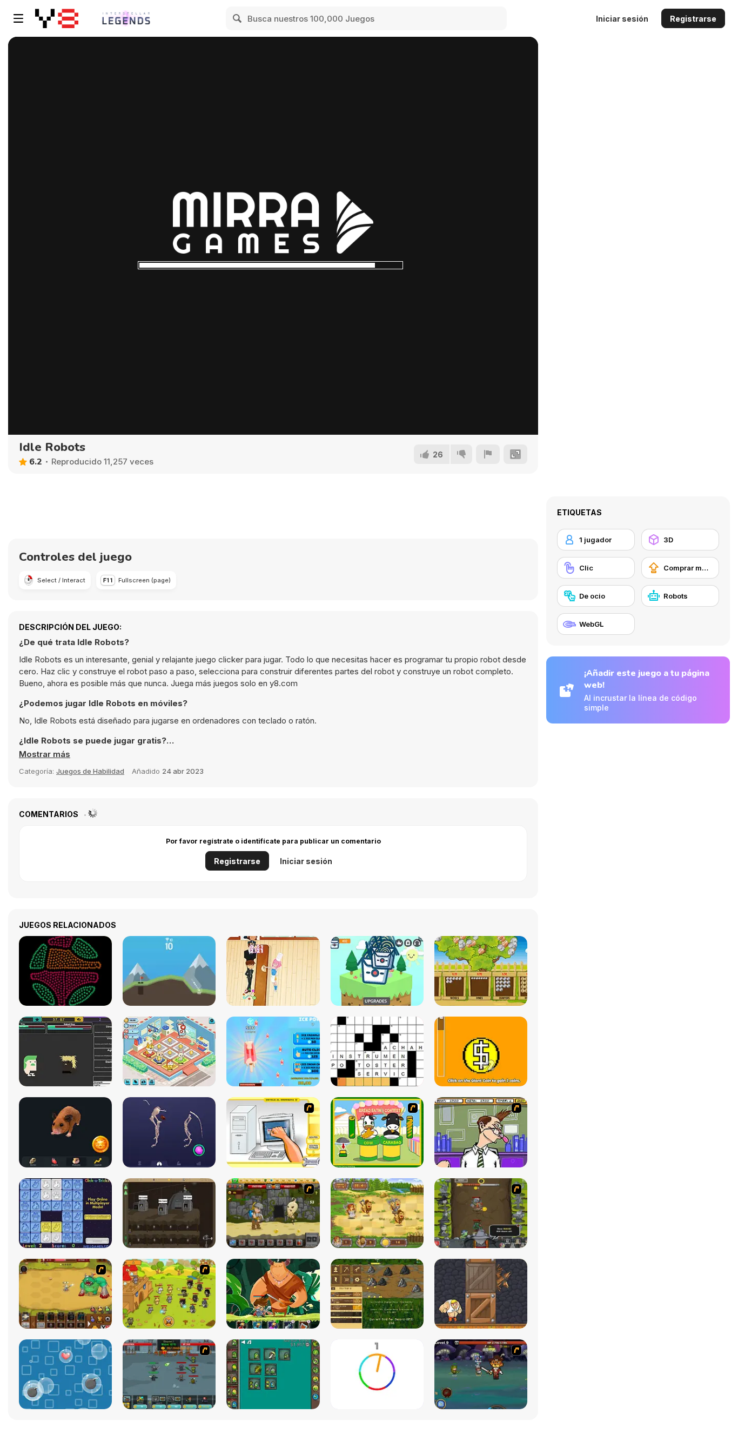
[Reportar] (488, 454)
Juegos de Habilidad (90, 771)
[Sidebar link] (18, 18)
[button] (44, 754)
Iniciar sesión (622, 18)
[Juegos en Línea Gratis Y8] (57, 18)
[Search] (238, 18)
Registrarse (693, 18)
